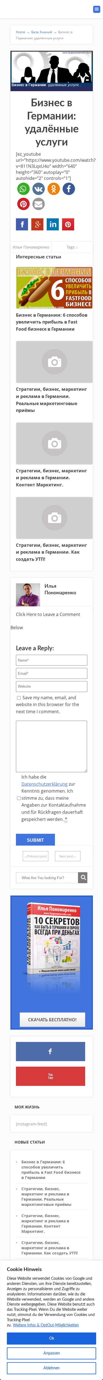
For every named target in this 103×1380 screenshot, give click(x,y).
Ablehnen (51, 1368)
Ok (51, 1338)
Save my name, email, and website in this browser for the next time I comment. (47, 705)
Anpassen (51, 1353)
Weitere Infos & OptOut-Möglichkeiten (46, 1325)
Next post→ (67, 856)
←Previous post (35, 856)
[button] (23, 189)
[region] (51, 1320)
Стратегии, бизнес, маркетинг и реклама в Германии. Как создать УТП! (49, 1248)
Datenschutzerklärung (44, 784)
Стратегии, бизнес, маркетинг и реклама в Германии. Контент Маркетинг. (45, 1223)
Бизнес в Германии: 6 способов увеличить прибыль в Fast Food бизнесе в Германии (50, 1169)
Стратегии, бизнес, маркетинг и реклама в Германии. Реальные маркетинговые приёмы (46, 1196)
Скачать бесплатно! (52, 1020)
